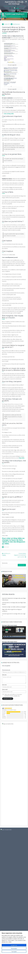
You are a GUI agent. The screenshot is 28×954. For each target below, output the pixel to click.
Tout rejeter (14, 951)
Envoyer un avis (7, 698)
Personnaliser (14, 948)
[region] (14, 942)
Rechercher (5, 563)
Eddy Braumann (16, 24)
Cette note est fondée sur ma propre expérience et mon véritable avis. (13, 695)
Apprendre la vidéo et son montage (14, 3)
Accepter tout (14, 945)
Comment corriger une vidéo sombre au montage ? (14, 606)
